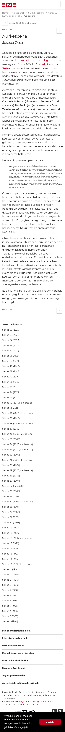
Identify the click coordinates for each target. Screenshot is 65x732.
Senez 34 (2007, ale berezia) (17, 444)
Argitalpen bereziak (14, 675)
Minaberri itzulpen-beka (16, 630)
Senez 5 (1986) (10, 600)
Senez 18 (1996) (10, 533)
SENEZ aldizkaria (12, 324)
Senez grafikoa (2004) (14, 486)
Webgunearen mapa (43, 701)
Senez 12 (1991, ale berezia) (17, 564)
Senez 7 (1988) (10, 590)
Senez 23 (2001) (10, 507)
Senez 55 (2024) (10, 335)
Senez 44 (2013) (10, 392)
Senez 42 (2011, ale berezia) (17, 402)
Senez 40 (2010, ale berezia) (17, 413)
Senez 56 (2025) (10, 329)
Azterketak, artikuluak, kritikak (20, 683)
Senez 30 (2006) (11, 465)
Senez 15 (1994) (10, 548)
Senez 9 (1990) (10, 579)
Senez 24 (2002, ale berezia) (17, 501)
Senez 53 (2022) (10, 345)
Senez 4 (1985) (10, 606)
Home (5, 13)
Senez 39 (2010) (11, 418)
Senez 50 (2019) (11, 361)
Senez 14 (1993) (10, 553)
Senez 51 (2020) (10, 356)
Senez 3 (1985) (10, 611)
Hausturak (7, 29)
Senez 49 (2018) (11, 366)
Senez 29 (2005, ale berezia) (17, 470)
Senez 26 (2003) (11, 491)
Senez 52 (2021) (10, 350)
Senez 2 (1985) (10, 616)
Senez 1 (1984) (10, 621)
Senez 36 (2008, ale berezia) (17, 434)
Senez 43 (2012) (10, 397)
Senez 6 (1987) (10, 595)
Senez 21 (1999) (10, 517)
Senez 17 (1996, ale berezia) (17, 538)
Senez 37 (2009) (11, 428)
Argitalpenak (18, 13)
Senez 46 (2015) (10, 382)
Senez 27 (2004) (11, 480)
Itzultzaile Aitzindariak (15, 660)
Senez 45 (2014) (10, 387)
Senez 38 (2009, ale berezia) (17, 423)
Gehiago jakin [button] (21, 727)
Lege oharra (25, 701)
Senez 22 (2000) (11, 512)
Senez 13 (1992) (10, 559)
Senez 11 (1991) (10, 569)
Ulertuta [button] (50, 722)
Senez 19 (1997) (10, 527)
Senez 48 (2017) (11, 371)
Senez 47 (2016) (10, 376)
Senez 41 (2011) (10, 408)
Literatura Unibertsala (15, 638)
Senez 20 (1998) (11, 522)
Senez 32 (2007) (11, 454)
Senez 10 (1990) (11, 574)
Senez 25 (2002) (11, 496)
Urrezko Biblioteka (13, 645)
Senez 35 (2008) (11, 439)
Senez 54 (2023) (11, 340)
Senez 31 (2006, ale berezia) (17, 460)
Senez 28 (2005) (11, 475)
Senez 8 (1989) (10, 585)
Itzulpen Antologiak (13, 668)
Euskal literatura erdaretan (18, 653)
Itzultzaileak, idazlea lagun (35, 60)
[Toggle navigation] (56, 4)
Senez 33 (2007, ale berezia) (17, 449)
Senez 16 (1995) (10, 543)
